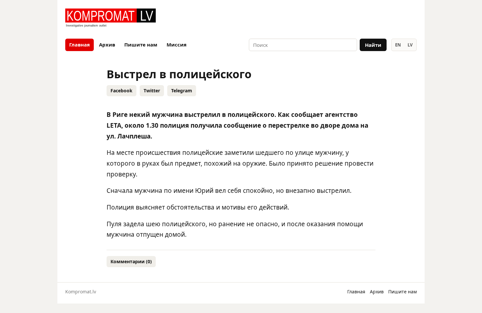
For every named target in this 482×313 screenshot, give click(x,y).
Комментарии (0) (131, 261)
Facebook (121, 90)
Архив (107, 44)
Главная (79, 44)
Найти (373, 45)
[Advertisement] (340, 18)
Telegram (181, 90)
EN (398, 45)
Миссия (177, 44)
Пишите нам (140, 44)
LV (410, 45)
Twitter (152, 90)
